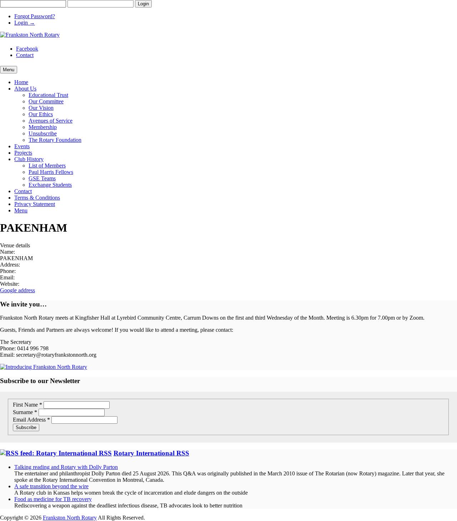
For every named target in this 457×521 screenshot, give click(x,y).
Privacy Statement (34, 204)
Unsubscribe (43, 133)
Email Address (31, 420)
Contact (25, 55)
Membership (43, 127)
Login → (24, 23)
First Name (27, 405)
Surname (25, 412)
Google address (17, 290)
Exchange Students (50, 185)
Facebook (27, 49)
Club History (29, 159)
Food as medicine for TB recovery (53, 499)
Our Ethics (41, 114)
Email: (7, 277)
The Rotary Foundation (55, 140)
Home (21, 82)
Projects (23, 153)
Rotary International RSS (151, 453)
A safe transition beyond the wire (51, 486)
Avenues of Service (50, 121)
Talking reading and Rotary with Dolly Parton (66, 467)
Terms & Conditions (37, 198)
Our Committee (46, 101)
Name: (7, 252)
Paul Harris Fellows (51, 172)
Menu (20, 210)
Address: (10, 265)
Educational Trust (48, 95)
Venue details (15, 245)
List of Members (47, 166)
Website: (9, 284)
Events (22, 146)
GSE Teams (42, 178)
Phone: (8, 271)
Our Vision (41, 108)
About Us (25, 89)
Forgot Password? (34, 16)
